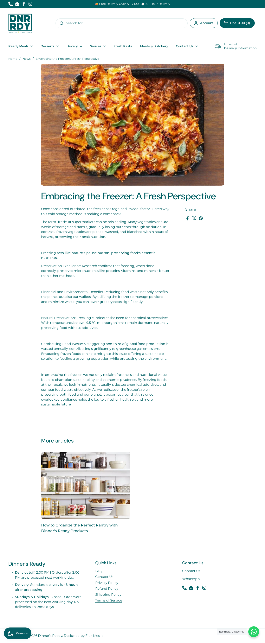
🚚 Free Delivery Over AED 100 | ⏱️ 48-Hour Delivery (132, 3)
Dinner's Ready (50, 636)
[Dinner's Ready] (20, 23)
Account (207, 23)
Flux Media (94, 636)
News (26, 58)
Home (12, 58)
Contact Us (104, 577)
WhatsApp (191, 579)
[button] (237, 23)
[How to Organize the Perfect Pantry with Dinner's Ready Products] (86, 485)
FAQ (98, 571)
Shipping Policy (108, 594)
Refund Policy (106, 588)
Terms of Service (108, 600)
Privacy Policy (106, 583)
